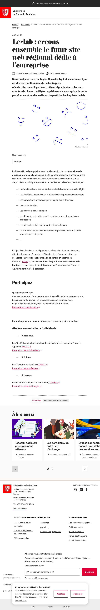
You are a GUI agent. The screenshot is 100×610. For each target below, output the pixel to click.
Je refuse (62, 595)
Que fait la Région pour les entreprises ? (23, 532)
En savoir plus (21, 600)
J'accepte (79, 595)
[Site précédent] (15, 469)
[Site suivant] (85, 469)
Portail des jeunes (76, 531)
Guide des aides (75, 527)
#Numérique (36, 400)
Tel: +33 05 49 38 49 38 (23, 504)
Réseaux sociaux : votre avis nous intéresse (26, 446)
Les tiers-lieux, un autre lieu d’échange (58, 446)
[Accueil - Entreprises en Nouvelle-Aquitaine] (5, 12)
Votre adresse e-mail (34, 566)
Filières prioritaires (21, 538)
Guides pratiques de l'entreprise (22, 524)
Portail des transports (78, 536)
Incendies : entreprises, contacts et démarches (52, 3)
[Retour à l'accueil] (7, 489)
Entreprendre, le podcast (50, 531)
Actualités (44, 523)
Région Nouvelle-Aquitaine (80, 523)
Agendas (44, 527)
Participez (18, 161)
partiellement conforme (11, 578)
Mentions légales (9, 585)
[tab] (48, 469)
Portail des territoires (77, 540)
